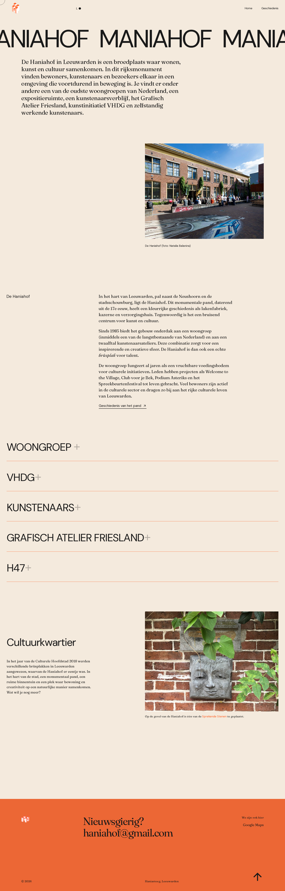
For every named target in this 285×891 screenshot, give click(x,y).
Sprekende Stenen (214, 716)
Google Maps (253, 825)
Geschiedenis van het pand (120, 405)
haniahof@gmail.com (128, 832)
